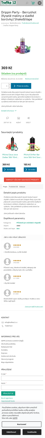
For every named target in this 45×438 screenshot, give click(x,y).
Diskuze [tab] (22, 187)
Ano (18, 228)
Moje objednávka (7, 362)
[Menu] (39, 3)
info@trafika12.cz (11, 322)
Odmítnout (11, 432)
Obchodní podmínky (8, 344)
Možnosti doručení (32, 79)
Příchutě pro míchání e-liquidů (29, 223)
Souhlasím (32, 432)
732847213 (8, 326)
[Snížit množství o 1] (10, 87)
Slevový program (7, 359)
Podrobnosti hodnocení (30, 23)
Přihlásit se (8, 393)
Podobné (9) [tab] (13, 187)
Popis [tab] (5, 187)
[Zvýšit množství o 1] (10, 84)
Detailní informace (7, 111)
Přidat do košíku (23, 86)
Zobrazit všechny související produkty (22, 180)
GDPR (15, 418)
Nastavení (21, 424)
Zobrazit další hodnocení (34, 307)
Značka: (10, 25)
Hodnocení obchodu (8, 356)
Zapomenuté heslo (8, 401)
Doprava (4, 353)
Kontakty (4, 350)
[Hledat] (27, 3)
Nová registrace (7, 398)
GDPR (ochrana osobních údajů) (12, 341)
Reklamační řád (6, 347)
